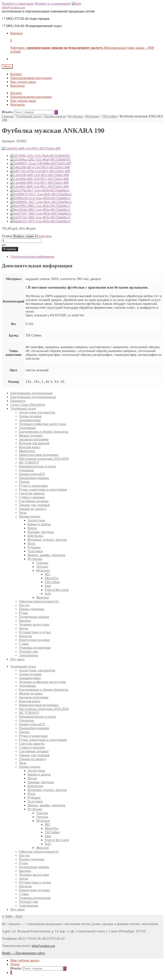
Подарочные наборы (34, 617)
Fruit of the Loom (57, 590)
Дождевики (27, 428)
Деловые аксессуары (34, 624)
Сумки (24, 644)
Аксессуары (36, 520)
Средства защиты (31, 493)
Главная (7, 116)
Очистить (44, 236)
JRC (48, 574)
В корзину (9, 249)
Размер (7, 236)
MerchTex (52, 578)
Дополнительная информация (32, 256)
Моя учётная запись (24, 960)
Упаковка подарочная (34, 647)
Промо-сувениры (31, 609)
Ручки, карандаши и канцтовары (43, 489)
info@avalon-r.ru (13, 7)
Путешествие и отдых (35, 632)
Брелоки (25, 620)
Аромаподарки (30, 420)
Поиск (15, 964)
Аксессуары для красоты (37, 412)
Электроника (28, 655)
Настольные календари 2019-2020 (44, 458)
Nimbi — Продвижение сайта (23, 953)
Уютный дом (28, 651)
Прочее (24, 482)
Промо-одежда (55, 116)
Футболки (75, 116)
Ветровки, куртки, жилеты (47, 539)
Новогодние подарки (34, 640)
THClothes (109, 116)
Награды (25, 636)
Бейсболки (35, 536)
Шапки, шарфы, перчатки (46, 555)
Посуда (24, 605)
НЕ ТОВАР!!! (29, 462)
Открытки (26, 470)
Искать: (7, 112)
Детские (42, 566)
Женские (42, 597)
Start (48, 586)
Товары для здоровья (34, 505)
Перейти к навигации (18, 3)
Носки (32, 528)
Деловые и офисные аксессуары (42, 424)
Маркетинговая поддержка (38, 455)
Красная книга (29, 447)
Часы (22, 512)
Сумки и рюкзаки (32, 497)
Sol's (48, 593)
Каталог (16, 74)
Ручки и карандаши (33, 485)
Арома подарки (30, 416)
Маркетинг (27, 451)
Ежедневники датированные (31, 393)
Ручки (23, 613)
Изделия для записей (34, 443)
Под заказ (17, 659)
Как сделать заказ (23, 82)
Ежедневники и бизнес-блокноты (43, 431)
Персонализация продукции (31, 78)
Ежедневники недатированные (33, 397)
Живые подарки (31, 435)
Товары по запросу (33, 509)
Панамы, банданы (41, 532)
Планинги (17, 401)
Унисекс (42, 563)
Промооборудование (34, 478)
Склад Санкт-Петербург (28, 404)
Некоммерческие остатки (37, 466)
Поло (31, 543)
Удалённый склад (28, 116)
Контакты (17, 85)
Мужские (92, 116)
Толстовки (35, 551)
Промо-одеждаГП (32, 474)
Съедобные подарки (34, 501)
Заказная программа (33, 439)
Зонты (23, 628)
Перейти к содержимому (53, 3)
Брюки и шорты (39, 524)
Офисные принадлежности (39, 601)
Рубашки (34, 547)
